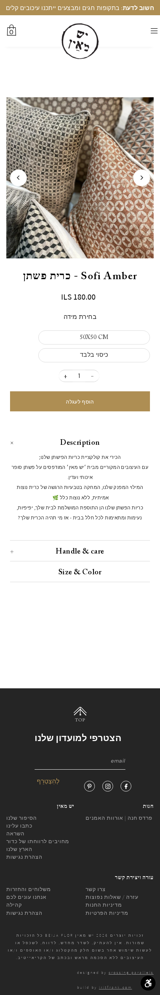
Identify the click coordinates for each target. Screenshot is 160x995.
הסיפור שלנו (21, 818)
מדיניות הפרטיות (107, 913)
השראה (15, 833)
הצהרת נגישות (24, 857)
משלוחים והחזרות (28, 889)
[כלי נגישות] (148, 983)
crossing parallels (131, 972)
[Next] (141, 177)
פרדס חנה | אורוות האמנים (119, 818)
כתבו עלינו (19, 825)
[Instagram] (107, 786)
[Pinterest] (89, 786)
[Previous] (18, 177)
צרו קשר (96, 889)
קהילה (14, 904)
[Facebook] (126, 786)
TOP (80, 720)
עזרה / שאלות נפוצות (112, 897)
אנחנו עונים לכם (26, 897)
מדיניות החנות (104, 904)
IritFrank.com (115, 987)
